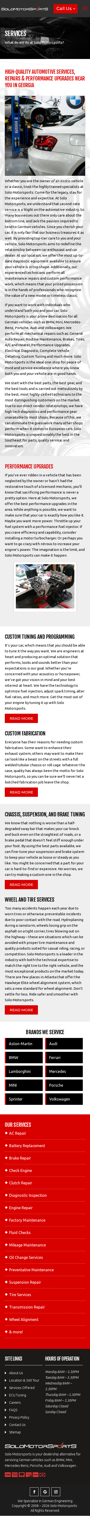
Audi (53, 1044)
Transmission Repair (27, 1307)
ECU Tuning (17, 1395)
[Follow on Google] (45, 1491)
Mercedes (57, 1071)
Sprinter (16, 1099)
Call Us (64, 8)
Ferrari (54, 1057)
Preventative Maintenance (31, 1270)
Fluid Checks (20, 1232)
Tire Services (20, 1295)
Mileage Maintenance (27, 1245)
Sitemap (15, 1432)
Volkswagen (59, 1099)
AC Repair (17, 1133)
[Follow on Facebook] (34, 1491)
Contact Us (17, 1425)
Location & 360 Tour (24, 1380)
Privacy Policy (19, 1417)
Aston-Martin (20, 1044)
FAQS (13, 1410)
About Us (16, 1373)
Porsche (56, 1085)
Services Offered (22, 1388)
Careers (15, 1402)
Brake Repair (20, 1158)
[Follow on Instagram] (55, 1491)
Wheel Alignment (23, 1319)
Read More (21, 718)
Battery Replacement (27, 1146)
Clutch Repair (20, 1183)
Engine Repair (21, 1208)
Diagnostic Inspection (28, 1195)
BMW (13, 1057)
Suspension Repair (25, 1282)
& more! (16, 1332)
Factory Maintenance (27, 1220)
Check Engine (20, 1170)
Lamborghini (20, 1071)
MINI (13, 1085)
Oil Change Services (26, 1257)
